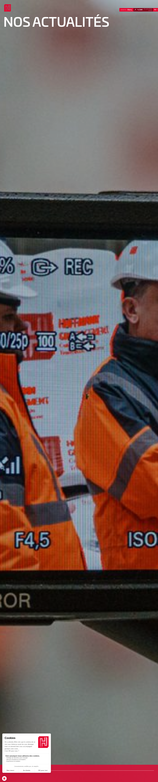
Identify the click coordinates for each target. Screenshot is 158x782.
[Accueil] (7, 8)
